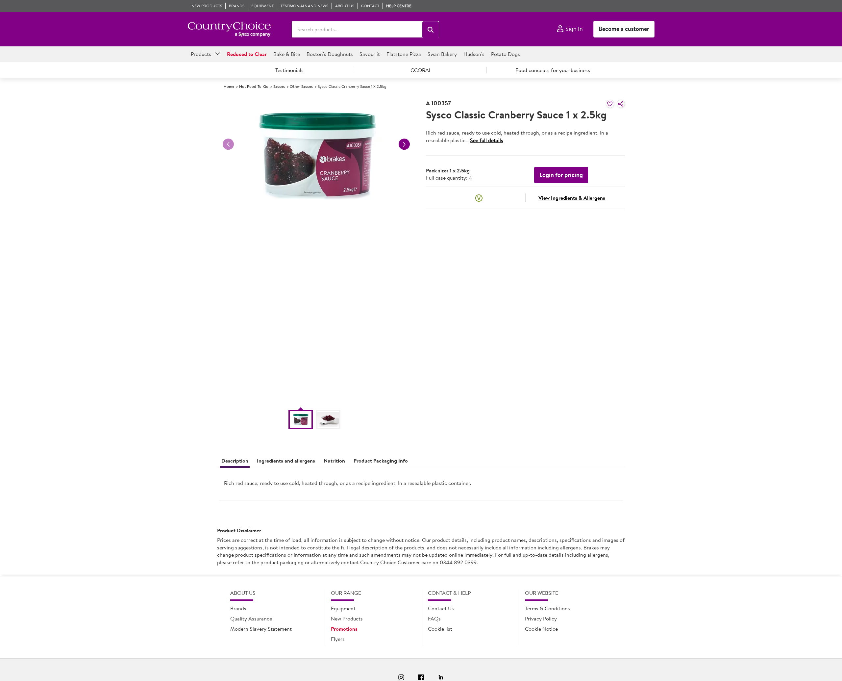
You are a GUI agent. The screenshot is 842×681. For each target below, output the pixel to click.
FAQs (434, 618)
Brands (238, 608)
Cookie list (440, 628)
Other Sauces (301, 86)
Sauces (279, 86)
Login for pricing (561, 175)
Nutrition (334, 460)
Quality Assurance (251, 618)
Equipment (343, 608)
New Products (347, 618)
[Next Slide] (404, 144)
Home (229, 86)
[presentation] (421, 485)
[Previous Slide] (228, 144)
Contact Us (441, 608)
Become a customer (624, 29)
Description (234, 460)
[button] (430, 29)
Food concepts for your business (552, 70)
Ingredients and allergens (286, 460)
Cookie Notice (541, 628)
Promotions (344, 628)
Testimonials (289, 70)
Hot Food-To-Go (253, 86)
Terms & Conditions (547, 608)
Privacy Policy (541, 618)
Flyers (338, 639)
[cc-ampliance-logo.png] (229, 29)
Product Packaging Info (381, 460)
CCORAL (421, 70)
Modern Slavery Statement (261, 628)
